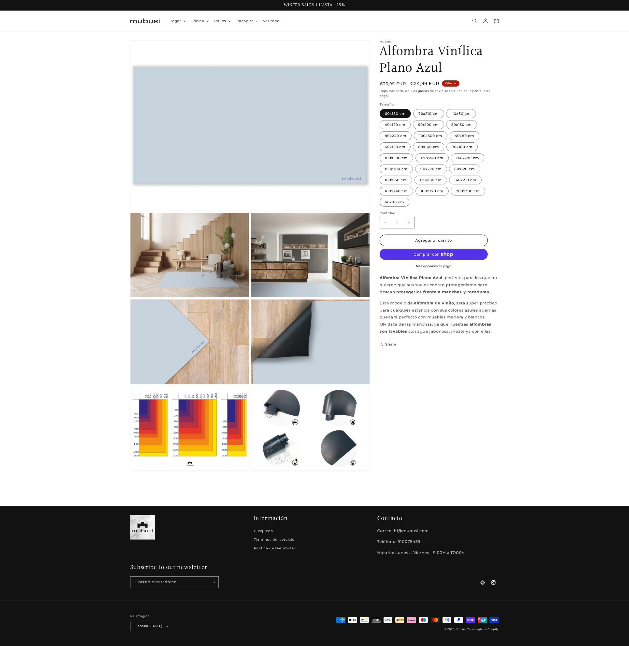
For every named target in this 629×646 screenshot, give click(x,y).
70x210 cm (428, 113)
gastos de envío (431, 91)
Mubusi (461, 629)
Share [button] (390, 344)
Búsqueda (263, 531)
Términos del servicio (274, 539)
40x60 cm (461, 113)
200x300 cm (468, 191)
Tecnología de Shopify (483, 629)
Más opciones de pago (433, 266)
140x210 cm (465, 180)
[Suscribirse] (213, 582)
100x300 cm (430, 136)
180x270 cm (432, 191)
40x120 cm (395, 124)
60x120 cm (395, 147)
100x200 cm (396, 158)
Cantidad (387, 213)
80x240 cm (395, 136)
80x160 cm (428, 147)
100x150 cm (396, 180)
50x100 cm (428, 124)
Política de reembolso (275, 548)
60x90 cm (394, 202)
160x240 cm (396, 191)
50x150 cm (461, 124)
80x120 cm (464, 169)
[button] (177, 21)
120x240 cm (432, 158)
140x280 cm (467, 158)
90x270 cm (431, 169)
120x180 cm (431, 180)
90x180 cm (462, 147)
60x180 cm (395, 113)
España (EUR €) (148, 626)
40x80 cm (464, 136)
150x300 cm (396, 169)
